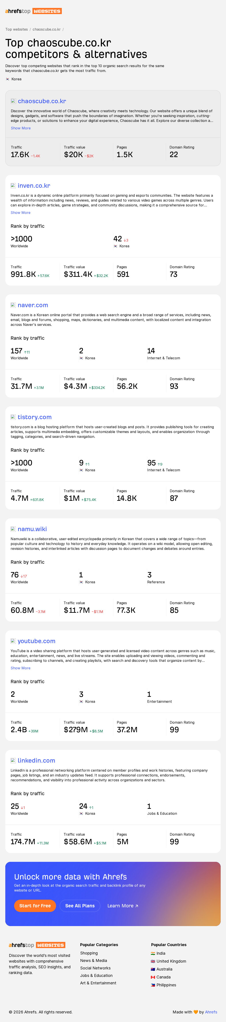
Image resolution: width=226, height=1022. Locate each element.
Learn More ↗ (122, 905)
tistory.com (35, 417)
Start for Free (35, 905)
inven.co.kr (34, 185)
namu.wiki (32, 529)
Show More (21, 128)
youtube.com (36, 641)
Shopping (89, 953)
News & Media (93, 960)
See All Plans (80, 905)
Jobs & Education (96, 975)
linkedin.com (36, 760)
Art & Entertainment (98, 983)
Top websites (16, 29)
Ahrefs (211, 1012)
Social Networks (95, 968)
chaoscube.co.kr (47, 29)
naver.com (33, 305)
